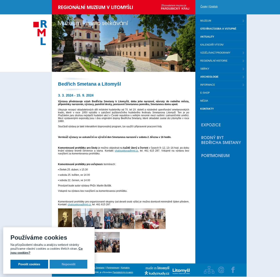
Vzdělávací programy (215, 52)
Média (204, 100)
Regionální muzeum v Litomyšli (95, 7)
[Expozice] (221, 125)
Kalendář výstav (212, 44)
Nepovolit (68, 264)
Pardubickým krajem (123, 272)
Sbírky (204, 68)
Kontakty (125, 267)
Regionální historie (214, 60)
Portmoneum (112, 267)
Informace (207, 84)
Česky (203, 6)
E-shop (205, 92)
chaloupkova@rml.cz (126, 150)
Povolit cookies (29, 264)
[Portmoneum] (221, 155)
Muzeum (205, 20)
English (213, 6)
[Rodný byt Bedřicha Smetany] (221, 140)
